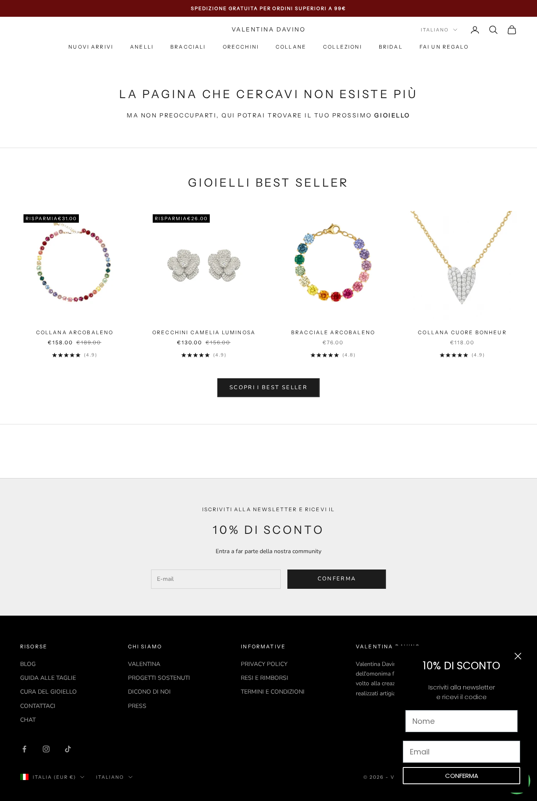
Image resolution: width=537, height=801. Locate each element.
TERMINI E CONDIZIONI (273, 692)
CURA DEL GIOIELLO (48, 692)
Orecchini (241, 47)
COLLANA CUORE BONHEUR (462, 332)
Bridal (391, 47)
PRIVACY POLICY (264, 664)
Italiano (435, 30)
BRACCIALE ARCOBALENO (333, 332)
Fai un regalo (444, 47)
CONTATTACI (37, 706)
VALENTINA (144, 664)
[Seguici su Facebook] (24, 749)
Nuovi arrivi (90, 47)
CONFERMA (461, 775)
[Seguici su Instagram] (46, 749)
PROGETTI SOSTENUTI (159, 678)
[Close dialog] (518, 656)
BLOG (28, 664)
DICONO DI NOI (149, 692)
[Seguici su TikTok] (68, 749)
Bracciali (188, 47)
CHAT (28, 720)
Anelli (142, 47)
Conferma (337, 579)
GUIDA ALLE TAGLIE (48, 678)
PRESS (137, 706)
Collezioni (342, 47)
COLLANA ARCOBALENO (75, 332)
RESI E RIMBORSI (264, 678)
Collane (291, 47)
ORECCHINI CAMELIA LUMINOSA (203, 332)
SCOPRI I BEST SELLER (268, 387)
